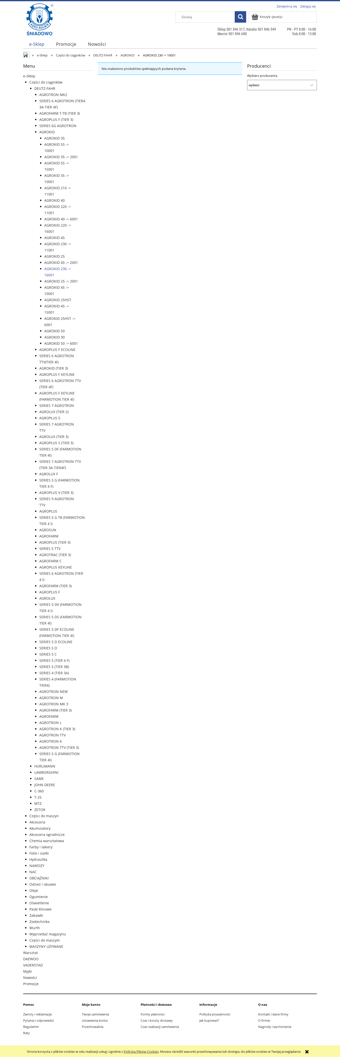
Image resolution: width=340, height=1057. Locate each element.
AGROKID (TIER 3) (53, 368)
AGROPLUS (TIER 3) (54, 542)
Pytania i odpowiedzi (38, 1020)
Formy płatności (153, 1014)
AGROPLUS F (49, 592)
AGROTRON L (50, 722)
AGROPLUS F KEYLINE (57, 374)
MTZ (38, 803)
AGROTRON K (50, 741)
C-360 (39, 791)
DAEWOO (31, 959)
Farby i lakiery (41, 847)
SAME (39, 778)
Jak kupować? (209, 1020)
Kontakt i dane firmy (273, 1014)
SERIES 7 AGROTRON (56, 405)
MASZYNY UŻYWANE (46, 946)
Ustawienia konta (95, 1020)
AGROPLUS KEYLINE (55, 567)
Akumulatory (40, 828)
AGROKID (47, 132)
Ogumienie (38, 896)
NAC (33, 871)
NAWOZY (36, 865)
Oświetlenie (39, 903)
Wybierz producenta (262, 75)
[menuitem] (36, 44)
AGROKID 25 (54, 256)
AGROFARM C (50, 561)
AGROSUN (47, 530)
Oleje (33, 890)
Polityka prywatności (214, 1014)
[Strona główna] (39, 29)
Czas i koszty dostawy (157, 1020)
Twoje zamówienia (95, 1014)
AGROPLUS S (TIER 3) (56, 442)
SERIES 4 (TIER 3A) (54, 673)
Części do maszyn (44, 816)
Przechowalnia (92, 1026)
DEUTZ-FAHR (44, 88)
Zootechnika (39, 921)
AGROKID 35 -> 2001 (61, 156)
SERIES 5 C (48, 654)
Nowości (30, 977)
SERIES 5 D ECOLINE (55, 641)
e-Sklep (29, 76)
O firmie (264, 1020)
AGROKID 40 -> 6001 (61, 219)
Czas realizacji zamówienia (160, 1026)
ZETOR (39, 809)
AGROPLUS (48, 511)
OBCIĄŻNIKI (39, 878)
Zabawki (36, 915)
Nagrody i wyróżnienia (274, 1026)
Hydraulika (38, 859)
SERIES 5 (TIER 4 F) (54, 660)
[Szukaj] (240, 17)
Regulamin (31, 1026)
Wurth (34, 927)
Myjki (27, 971)
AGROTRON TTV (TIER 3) (59, 747)
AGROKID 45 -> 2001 (61, 262)
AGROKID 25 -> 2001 (61, 281)
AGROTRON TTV (52, 735)
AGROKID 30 (54, 337)
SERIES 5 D (48, 648)
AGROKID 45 (54, 237)
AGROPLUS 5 (49, 418)
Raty (26, 1033)
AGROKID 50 (54, 331)
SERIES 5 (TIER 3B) (54, 666)
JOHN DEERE (44, 784)
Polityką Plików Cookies (141, 1051)
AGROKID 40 (54, 200)
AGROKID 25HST (57, 299)
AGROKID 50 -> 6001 (61, 343)
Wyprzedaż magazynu (47, 934)
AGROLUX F (48, 474)
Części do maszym (44, 940)
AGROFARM (48, 536)
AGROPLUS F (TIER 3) (56, 119)
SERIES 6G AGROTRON (57, 125)
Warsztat (30, 952)
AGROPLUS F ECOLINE (57, 349)
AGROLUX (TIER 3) (53, 436)
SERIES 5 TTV (49, 548)
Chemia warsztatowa (46, 840)
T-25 (38, 797)
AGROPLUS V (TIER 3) (56, 492)
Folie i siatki (39, 853)
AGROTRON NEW (53, 691)
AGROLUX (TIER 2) (53, 411)
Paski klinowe (40, 909)
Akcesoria (37, 822)
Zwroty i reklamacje (37, 1014)
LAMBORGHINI (46, 772)
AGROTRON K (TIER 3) (57, 728)
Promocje (31, 983)
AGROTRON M (51, 697)
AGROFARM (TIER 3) (55, 585)
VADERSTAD (33, 965)
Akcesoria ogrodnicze (47, 834)
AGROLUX (47, 598)
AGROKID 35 (54, 138)
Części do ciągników (45, 82)
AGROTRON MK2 (53, 94)
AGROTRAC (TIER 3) (55, 554)
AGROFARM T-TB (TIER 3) (59, 113)
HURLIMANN (44, 766)
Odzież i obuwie (42, 884)
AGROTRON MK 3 (53, 704)
